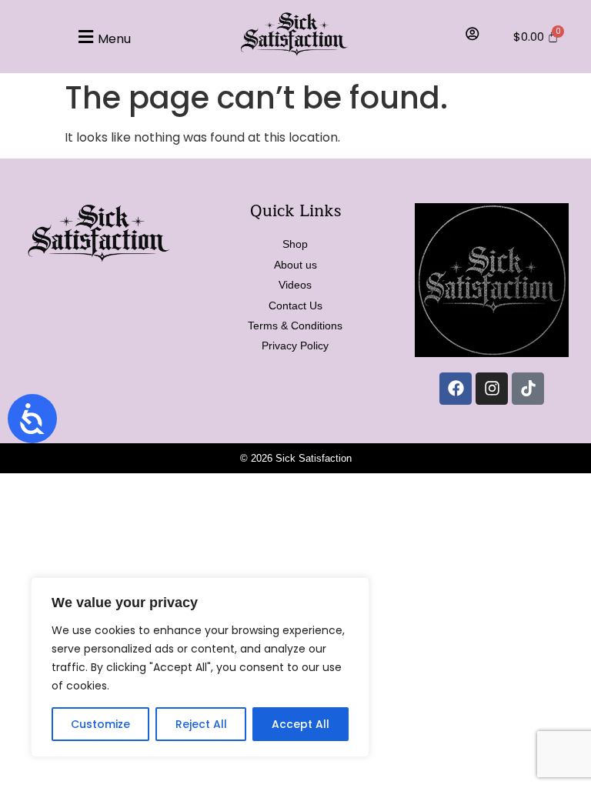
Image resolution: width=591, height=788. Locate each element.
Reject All (201, 724)
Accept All (300, 724)
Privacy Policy (295, 345)
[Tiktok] (528, 388)
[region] (200, 667)
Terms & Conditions (295, 325)
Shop (295, 244)
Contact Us (295, 305)
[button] (103, 36)
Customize (100, 724)
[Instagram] (492, 388)
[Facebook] (455, 388)
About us (295, 265)
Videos (295, 285)
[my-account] (472, 34)
